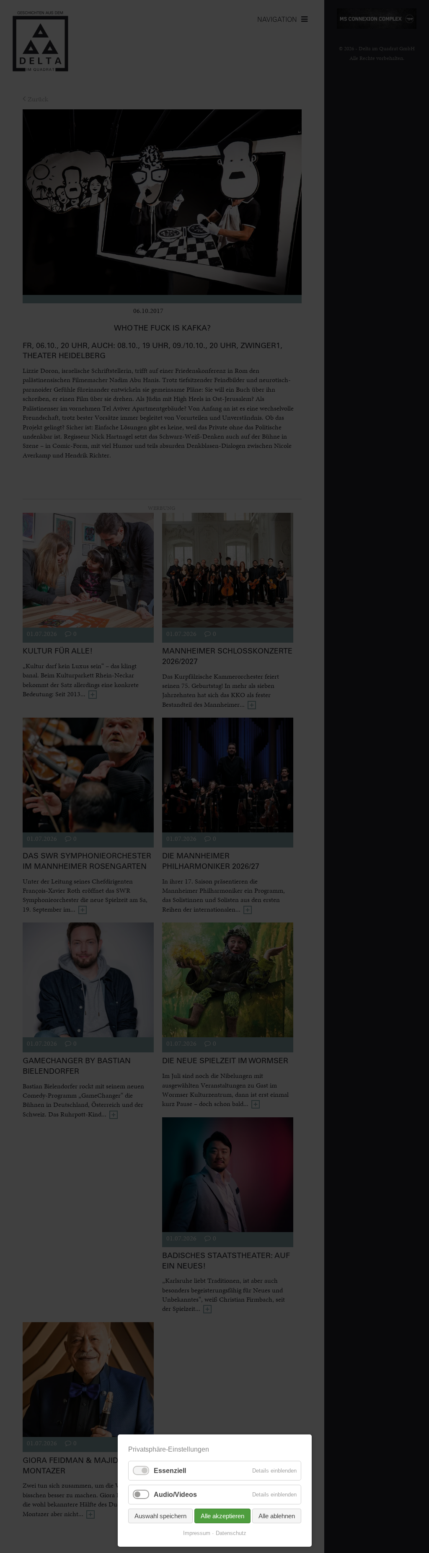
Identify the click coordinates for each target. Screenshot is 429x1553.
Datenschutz (231, 1533)
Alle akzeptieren (222, 1515)
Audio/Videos (175, 1494)
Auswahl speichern (160, 1515)
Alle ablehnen (276, 1515)
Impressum (196, 1533)
